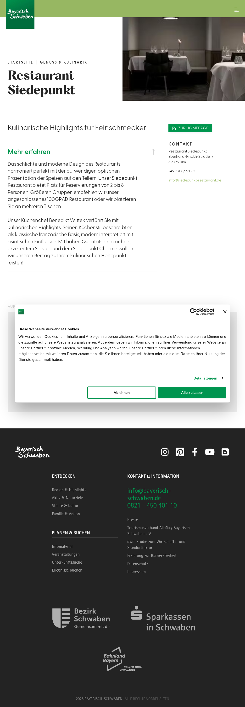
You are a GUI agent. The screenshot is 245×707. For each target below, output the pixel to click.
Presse (132, 519)
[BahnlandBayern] (122, 675)
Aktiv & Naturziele (67, 497)
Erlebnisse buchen (67, 570)
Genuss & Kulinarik (64, 62)
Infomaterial (62, 546)
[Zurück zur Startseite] (122, 14)
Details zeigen (205, 378)
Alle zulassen (192, 393)
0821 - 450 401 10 (152, 505)
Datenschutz (137, 563)
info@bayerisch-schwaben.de (149, 494)
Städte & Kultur (65, 505)
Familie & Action (66, 513)
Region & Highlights (69, 489)
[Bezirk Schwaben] (81, 635)
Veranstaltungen (66, 554)
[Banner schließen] (225, 311)
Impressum (136, 571)
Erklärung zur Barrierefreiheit (152, 555)
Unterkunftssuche (67, 562)
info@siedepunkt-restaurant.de (194, 180)
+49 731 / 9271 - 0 (181, 171)
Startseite (20, 62)
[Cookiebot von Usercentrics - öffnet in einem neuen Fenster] (193, 311)
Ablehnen (122, 393)
